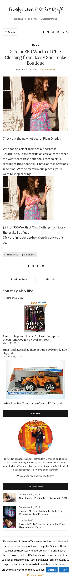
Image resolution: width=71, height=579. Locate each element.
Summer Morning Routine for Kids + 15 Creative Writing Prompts (40, 512)
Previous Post (19, 279)
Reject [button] (64, 569)
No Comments (47, 69)
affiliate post (11, 254)
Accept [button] (51, 569)
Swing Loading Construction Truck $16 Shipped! (33, 403)
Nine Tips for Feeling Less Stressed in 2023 (43, 498)
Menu (11, 32)
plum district (29, 254)
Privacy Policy (35, 574)
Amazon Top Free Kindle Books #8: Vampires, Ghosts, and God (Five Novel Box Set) (31, 337)
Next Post (52, 279)
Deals (35, 44)
